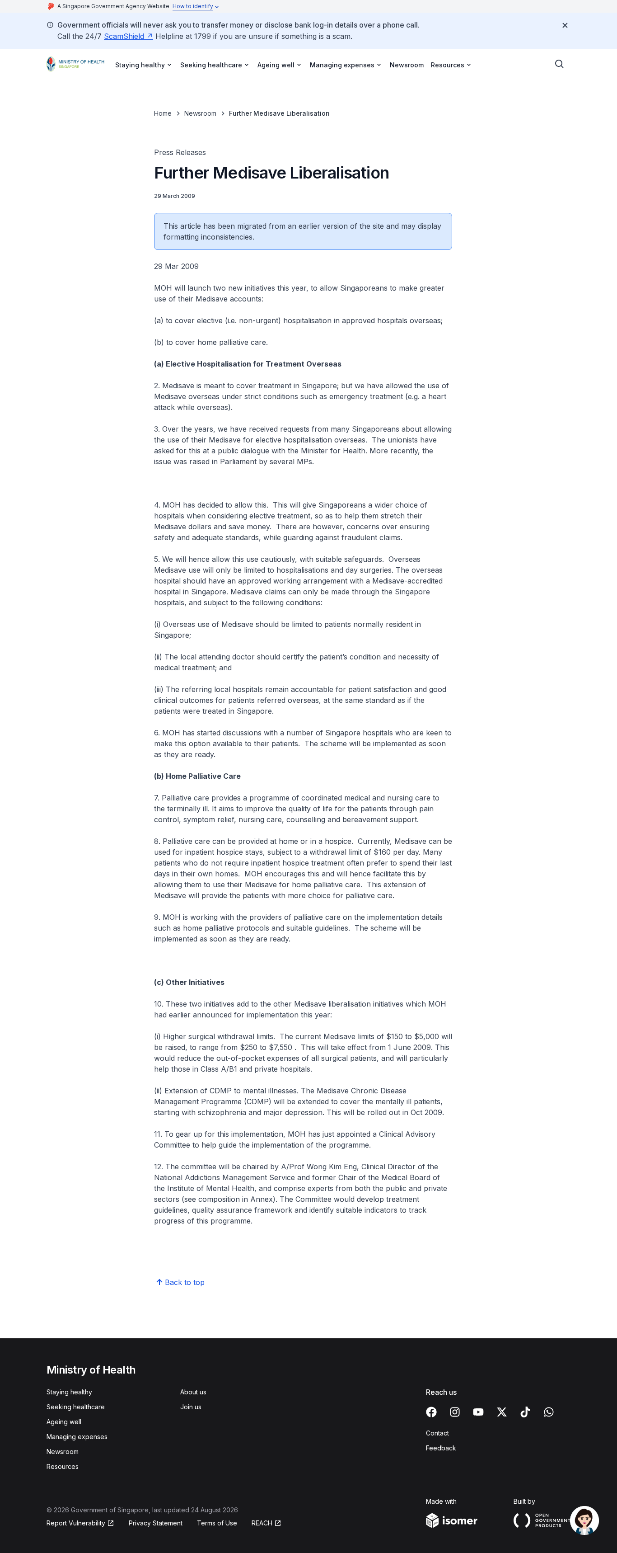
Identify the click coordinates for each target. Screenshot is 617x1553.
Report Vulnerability (76, 1523)
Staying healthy (69, 1392)
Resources (63, 1466)
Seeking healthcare (76, 1407)
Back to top (185, 1282)
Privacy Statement (155, 1523)
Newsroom (407, 65)
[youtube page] (478, 1412)
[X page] (501, 1412)
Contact (437, 1433)
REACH (262, 1523)
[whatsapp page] (548, 1412)
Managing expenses (77, 1436)
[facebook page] (431, 1412)
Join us (190, 1407)
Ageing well (64, 1422)
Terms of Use (217, 1523)
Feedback (441, 1448)
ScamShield (124, 36)
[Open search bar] (559, 64)
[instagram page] (454, 1412)
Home (163, 113)
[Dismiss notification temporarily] (565, 25)
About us (193, 1392)
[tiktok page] (525, 1412)
